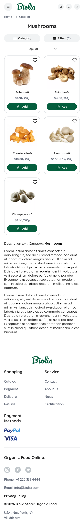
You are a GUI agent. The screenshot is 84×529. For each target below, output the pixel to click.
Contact (51, 381)
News (49, 396)
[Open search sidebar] (61, 7)
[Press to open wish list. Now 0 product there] (69, 7)
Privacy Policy (15, 496)
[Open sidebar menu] (8, 7)
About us (51, 389)
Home (8, 17)
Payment (11, 389)
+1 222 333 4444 (27, 479)
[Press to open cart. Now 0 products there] (77, 7)
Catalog (24, 17)
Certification (54, 404)
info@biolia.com (26, 488)
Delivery (10, 396)
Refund (9, 404)
